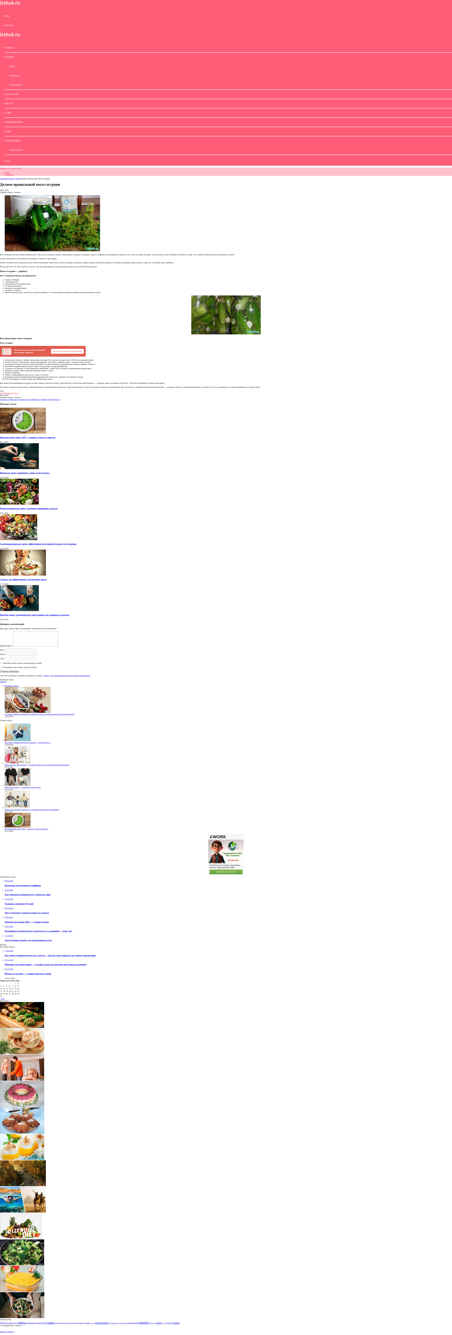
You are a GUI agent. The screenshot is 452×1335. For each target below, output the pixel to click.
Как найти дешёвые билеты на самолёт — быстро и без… (28, 743)
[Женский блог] (10, 5)
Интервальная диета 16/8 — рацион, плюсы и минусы (27, 437)
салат (159, 1322)
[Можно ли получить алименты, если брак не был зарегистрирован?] (17, 808)
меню (57, 1323)
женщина (30, 1323)
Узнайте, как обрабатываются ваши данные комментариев (66, 676)
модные (72, 1323)
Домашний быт (13, 141)
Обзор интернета (16, 150)
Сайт (2, 659)
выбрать (14, 1323)
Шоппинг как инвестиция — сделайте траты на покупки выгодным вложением (37, 765)
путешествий (122, 1323)
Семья (8, 131)
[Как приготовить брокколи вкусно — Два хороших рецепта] (22, 1265)
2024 (2, 1323)
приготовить (102, 1322)
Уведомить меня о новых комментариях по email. (22, 663)
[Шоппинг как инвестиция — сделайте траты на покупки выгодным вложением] (18, 763)
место (67, 1323)
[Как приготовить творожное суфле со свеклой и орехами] (22, 1133)
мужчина (80, 1323)
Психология (14, 75)
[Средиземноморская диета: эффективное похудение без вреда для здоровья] (18, 539)
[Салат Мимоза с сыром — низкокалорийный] (22, 1291)
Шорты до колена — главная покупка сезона (23, 787)
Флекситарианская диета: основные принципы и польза (29, 508)
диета (22, 1322)
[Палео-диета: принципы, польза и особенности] (22, 1317)
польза (93, 1323)
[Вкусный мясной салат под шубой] (22, 1106)
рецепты (152, 1323)
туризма (175, 1322)
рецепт (144, 1322)
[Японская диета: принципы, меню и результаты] (19, 468)
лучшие (49, 1322)
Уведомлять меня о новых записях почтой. (20, 667)
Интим (12, 66)
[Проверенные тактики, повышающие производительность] (23, 1186)
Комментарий (6, 646)
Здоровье (9, 57)
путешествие (113, 1323)
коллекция (39, 1323)
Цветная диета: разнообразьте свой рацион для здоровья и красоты (34, 615)
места (61, 1323)
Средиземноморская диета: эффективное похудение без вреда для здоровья (38, 544)
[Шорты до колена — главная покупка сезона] (18, 785)
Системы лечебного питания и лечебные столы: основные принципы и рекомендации (39, 714)
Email (3, 654)
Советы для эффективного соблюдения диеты (23, 579)
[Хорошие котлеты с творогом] (22, 1054)
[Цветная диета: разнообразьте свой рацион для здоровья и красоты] (19, 610)
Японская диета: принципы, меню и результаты (24, 473)
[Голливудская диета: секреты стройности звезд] (21, 1238)
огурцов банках (6, 393)
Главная (3, 179)
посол (15, 393)
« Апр (2, 999)
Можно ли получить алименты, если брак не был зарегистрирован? (32, 810)
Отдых (8, 113)
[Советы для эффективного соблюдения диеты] (23, 575)
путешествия (133, 1323)
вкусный (8, 1323)
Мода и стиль (12, 94)
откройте (87, 1323)
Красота (9, 103)
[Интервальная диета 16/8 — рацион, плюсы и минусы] (23, 433)
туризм (168, 1323)
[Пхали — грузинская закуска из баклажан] (22, 1027)
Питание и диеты (14, 122)
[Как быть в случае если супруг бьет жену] (22, 1080)
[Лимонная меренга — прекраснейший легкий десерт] (22, 1159)
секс (163, 1323)
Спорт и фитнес (15, 85)
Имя (2, 650)
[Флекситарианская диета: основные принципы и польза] (19, 504)
